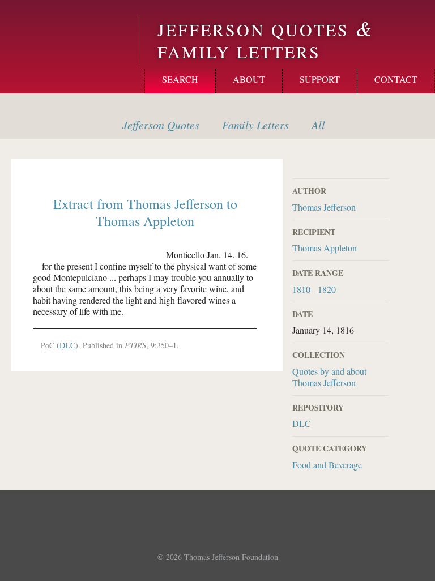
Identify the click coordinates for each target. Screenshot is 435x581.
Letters (255, 124)
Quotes (160, 124)
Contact (395, 79)
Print (381, 165)
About (249, 79)
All (318, 124)
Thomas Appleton (324, 248)
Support (320, 79)
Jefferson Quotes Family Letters (265, 40)
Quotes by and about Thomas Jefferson (329, 376)
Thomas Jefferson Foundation (231, 557)
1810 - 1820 (314, 289)
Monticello (68, 29)
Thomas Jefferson (324, 207)
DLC (301, 423)
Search (180, 79)
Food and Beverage (327, 465)
